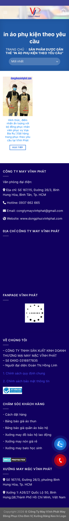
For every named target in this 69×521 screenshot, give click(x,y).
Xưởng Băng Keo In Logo (50, 516)
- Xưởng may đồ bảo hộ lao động (27, 435)
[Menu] (5, 12)
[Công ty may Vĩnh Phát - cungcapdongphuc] (34, 12)
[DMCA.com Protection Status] (14, 460)
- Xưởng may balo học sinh (22, 448)
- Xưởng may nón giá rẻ (20, 441)
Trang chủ (15, 49)
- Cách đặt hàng (14, 414)
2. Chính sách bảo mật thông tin (26, 381)
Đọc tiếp (17, 147)
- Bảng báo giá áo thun (19, 421)
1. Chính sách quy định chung (24, 373)
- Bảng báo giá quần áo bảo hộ (25, 428)
